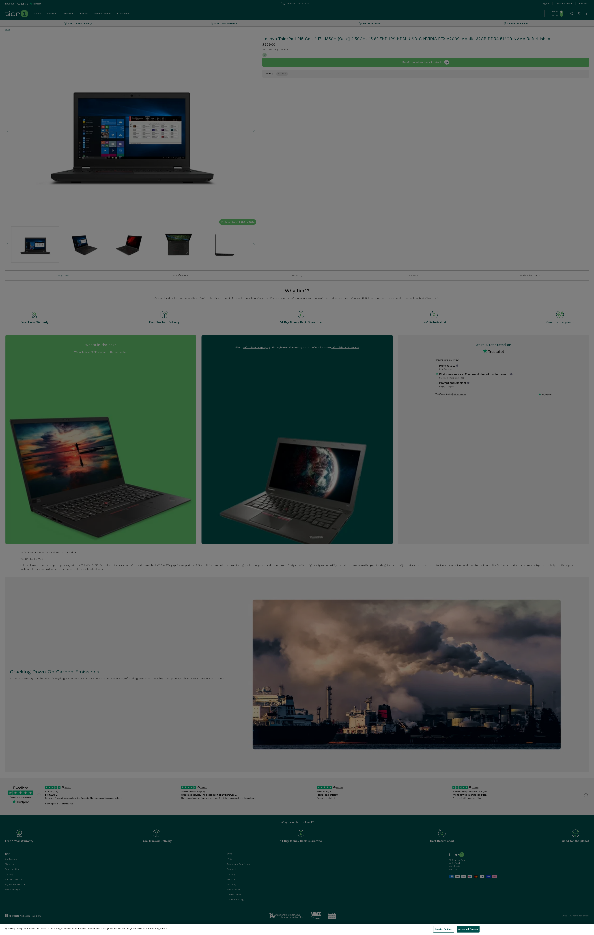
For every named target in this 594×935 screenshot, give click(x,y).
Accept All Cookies (468, 929)
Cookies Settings (443, 929)
